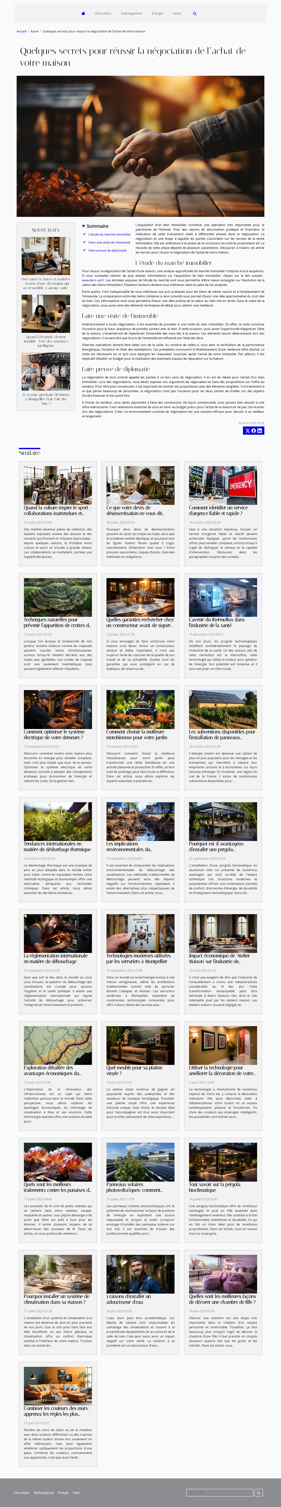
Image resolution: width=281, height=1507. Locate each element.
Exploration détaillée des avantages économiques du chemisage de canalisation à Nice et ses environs (57, 1076)
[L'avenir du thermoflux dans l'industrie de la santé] (223, 597)
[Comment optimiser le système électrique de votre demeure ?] (58, 709)
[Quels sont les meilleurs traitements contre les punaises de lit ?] (58, 1162)
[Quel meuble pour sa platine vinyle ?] (140, 1045)
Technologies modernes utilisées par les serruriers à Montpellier (138, 958)
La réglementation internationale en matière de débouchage (56, 958)
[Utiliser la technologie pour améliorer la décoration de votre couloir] (223, 1045)
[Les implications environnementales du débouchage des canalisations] (140, 821)
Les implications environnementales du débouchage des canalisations (136, 849)
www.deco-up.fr (93, 280)
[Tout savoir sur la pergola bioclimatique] (223, 1162)
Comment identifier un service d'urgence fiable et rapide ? (218, 510)
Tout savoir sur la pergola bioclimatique (214, 1187)
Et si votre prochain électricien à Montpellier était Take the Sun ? (46, 399)
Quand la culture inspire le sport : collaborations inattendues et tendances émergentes (57, 513)
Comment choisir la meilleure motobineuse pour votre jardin (136, 734)
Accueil (21, 31)
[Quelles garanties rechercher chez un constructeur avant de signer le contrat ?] (140, 597)
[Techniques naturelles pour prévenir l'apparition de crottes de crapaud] (58, 597)
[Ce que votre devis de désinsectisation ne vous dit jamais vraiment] (140, 485)
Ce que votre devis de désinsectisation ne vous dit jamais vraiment (134, 513)
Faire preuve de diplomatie (108, 250)
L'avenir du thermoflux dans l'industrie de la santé (217, 622)
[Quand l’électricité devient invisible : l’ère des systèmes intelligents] (46, 313)
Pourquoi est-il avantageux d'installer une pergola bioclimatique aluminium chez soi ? (222, 852)
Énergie (157, 13)
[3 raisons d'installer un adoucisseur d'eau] (140, 1274)
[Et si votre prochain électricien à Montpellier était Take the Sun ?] (46, 371)
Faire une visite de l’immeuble (110, 242)
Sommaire (97, 226)
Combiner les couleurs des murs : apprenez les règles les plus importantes (57, 1414)
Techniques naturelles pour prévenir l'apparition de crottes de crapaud (57, 625)
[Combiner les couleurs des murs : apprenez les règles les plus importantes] (58, 1386)
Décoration (103, 13)
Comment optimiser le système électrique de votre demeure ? (54, 734)
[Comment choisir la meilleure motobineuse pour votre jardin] (140, 709)
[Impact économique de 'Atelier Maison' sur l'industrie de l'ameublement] (223, 933)
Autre (177, 13)
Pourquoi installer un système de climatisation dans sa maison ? (56, 1299)
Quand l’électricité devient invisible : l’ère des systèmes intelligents (46, 341)
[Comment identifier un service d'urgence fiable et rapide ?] (223, 485)
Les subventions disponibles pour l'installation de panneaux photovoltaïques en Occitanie (222, 737)
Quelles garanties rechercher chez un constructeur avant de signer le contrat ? (140, 625)
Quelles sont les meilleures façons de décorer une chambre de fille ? (222, 1299)
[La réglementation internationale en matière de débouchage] (58, 933)
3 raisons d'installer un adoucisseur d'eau (128, 1299)
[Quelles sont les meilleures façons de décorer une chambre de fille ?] (223, 1274)
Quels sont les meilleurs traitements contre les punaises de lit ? (58, 1190)
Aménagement (131, 13)
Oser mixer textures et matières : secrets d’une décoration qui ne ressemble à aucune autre (46, 283)
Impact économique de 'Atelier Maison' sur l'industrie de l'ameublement (219, 961)
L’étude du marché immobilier (110, 234)
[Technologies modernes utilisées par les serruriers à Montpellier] (140, 933)
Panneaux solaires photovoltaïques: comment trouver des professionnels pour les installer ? (138, 1193)
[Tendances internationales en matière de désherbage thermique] (58, 821)
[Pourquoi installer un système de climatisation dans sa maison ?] (58, 1274)
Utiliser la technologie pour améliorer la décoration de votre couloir (221, 1073)
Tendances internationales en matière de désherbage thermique (57, 846)
